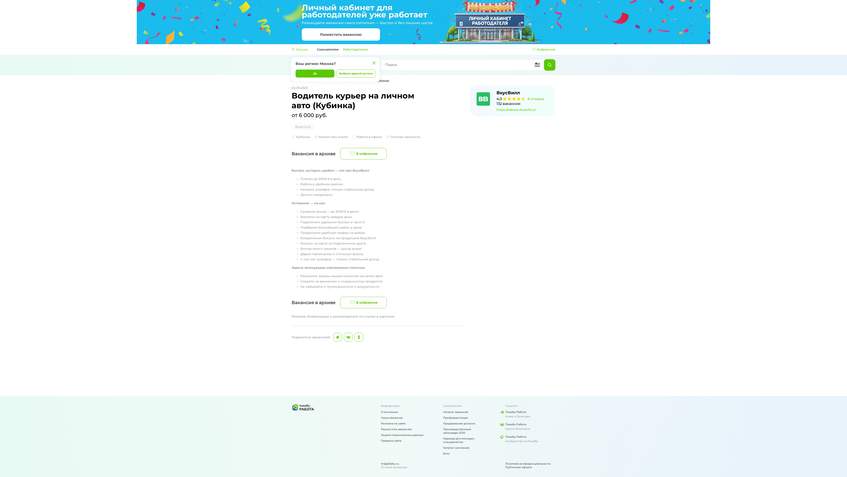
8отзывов (536, 99)
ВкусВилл (508, 92)
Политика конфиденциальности (528, 463)
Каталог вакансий (455, 412)
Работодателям (355, 49)
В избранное (367, 154)
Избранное (546, 49)
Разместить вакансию (396, 429)
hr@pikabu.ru (390, 463)
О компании (389, 412)
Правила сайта (391, 440)
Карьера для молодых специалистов (458, 440)
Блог (446, 453)
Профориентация (455, 417)
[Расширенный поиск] (537, 65)
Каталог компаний (456, 447)
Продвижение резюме (459, 423)
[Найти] (549, 65)
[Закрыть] (374, 63)
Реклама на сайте (393, 423)
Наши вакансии (392, 417)
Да (315, 73)
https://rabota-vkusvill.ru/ (516, 110)
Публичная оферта (518, 467)
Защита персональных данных (402, 435)
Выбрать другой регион (356, 73)
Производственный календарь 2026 (457, 431)
